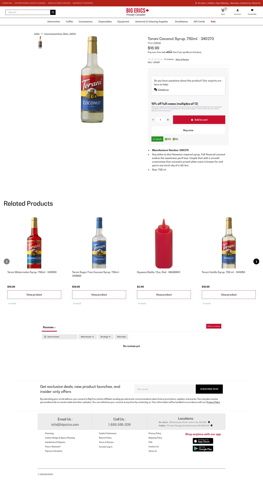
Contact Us (154, 446)
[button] (30, 12)
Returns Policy (105, 438)
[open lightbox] (92, 79)
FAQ (150, 442)
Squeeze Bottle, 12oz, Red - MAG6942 (158, 272)
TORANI (157, 43)
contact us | (245, 3)
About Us (256, 3)
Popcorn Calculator (53, 451)
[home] (111, 12)
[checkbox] (121, 336)
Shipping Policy (155, 438)
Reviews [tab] (49, 327)
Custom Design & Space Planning (60, 438)
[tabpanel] (131, 356)
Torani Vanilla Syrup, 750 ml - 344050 (223, 272)
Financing (49, 433)
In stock (157, 139)
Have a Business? (53, 446)
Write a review (213, 326)
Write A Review (182, 59)
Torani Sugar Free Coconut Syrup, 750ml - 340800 (96, 274)
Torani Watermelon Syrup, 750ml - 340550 (31, 272)
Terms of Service (106, 442)
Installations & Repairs (55, 442)
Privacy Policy (213, 402)
